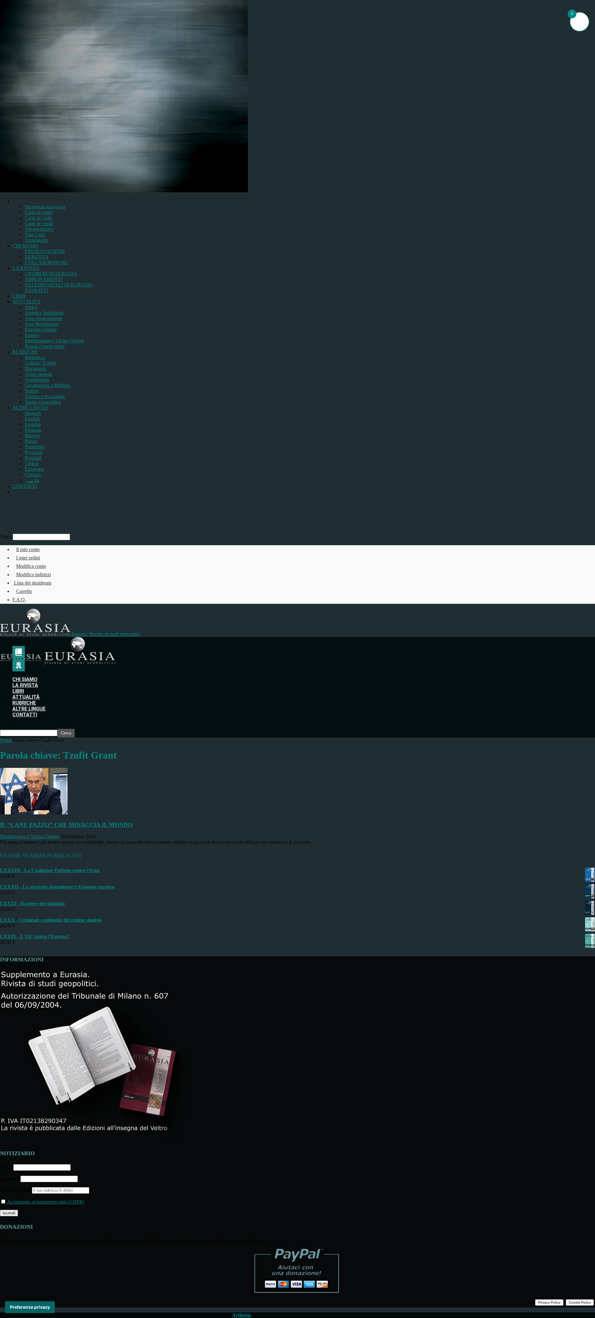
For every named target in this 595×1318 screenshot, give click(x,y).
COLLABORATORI (46, 262)
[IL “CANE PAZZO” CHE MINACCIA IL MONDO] (34, 812)
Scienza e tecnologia (45, 396)
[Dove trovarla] (14, 491)
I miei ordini (28, 557)
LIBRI (18, 296)
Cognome (9, 1178)
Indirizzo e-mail (16, 1190)
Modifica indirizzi (33, 574)
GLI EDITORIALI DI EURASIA (59, 284)
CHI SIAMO (25, 245)
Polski (31, 441)
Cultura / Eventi (40, 363)
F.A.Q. (19, 599)
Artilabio (241, 1315)
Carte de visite (39, 217)
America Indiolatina (44, 312)
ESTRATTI (36, 290)
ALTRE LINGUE (30, 407)
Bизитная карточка (45, 206)
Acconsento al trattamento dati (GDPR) (45, 1201)
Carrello (24, 591)
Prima (5, 740)
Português (34, 446)
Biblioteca (35, 357)
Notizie (32, 391)
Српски (33, 474)
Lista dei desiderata (32, 583)
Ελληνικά (34, 469)
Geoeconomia (38, 374)
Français (33, 430)
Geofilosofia (37, 379)
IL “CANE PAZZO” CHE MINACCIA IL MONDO (66, 825)
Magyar (32, 435)
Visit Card (35, 234)
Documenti (35, 368)
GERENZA (37, 257)
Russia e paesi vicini (44, 346)
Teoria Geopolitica (43, 402)
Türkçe (32, 463)
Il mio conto (28, 549)
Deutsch (33, 413)
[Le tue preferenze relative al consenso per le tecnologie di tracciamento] (30, 1307)
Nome (6, 1167)
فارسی (32, 480)
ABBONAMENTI (43, 279)
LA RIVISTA (26, 268)
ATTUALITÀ (26, 301)
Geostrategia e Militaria (47, 385)
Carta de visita (39, 212)
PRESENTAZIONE (45, 251)
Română (33, 458)
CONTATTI (24, 486)
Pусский (33, 452)
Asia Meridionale (42, 324)
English (32, 418)
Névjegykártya (39, 229)
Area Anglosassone (44, 318)
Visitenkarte (36, 240)
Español (33, 424)
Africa (31, 307)
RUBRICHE (25, 351)
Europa (32, 335)
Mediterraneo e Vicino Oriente (54, 340)
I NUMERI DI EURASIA (51, 273)
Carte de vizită (39, 223)
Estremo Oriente (41, 329)
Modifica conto (31, 566)
